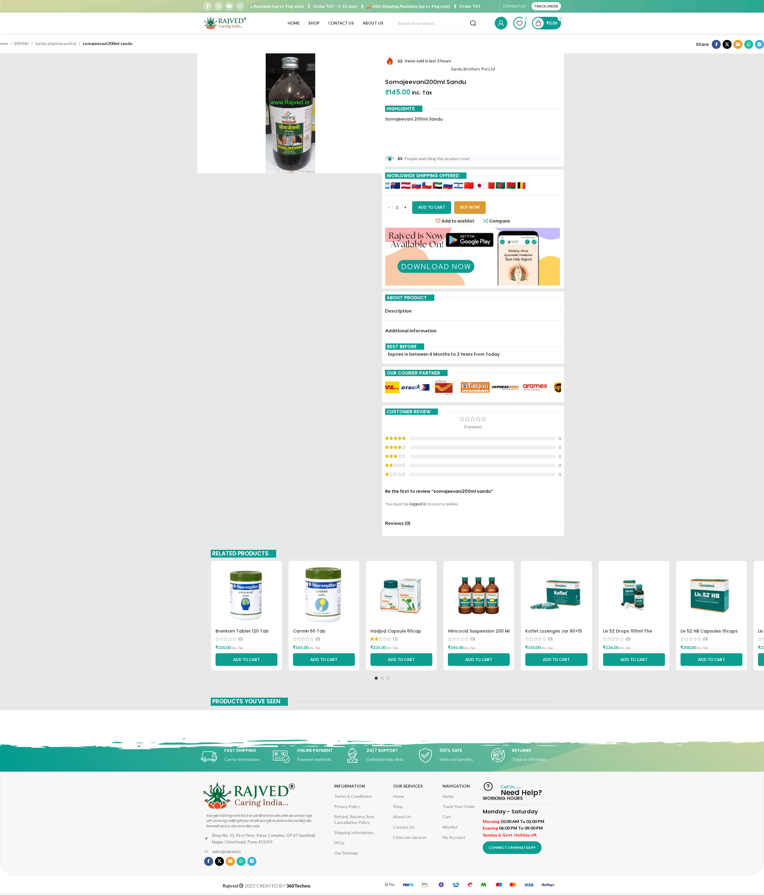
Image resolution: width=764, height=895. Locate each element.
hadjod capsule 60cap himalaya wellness (395, 634)
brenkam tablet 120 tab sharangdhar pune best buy (246, 634)
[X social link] (727, 44)
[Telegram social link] (759, 44)
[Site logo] (225, 22)
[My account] (501, 23)
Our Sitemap (346, 852)
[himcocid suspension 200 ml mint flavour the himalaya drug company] (479, 595)
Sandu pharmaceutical (55, 43)
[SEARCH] (473, 23)
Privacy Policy (347, 806)
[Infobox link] (236, 757)
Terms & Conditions (353, 796)
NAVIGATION (456, 786)
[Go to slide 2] (382, 678)
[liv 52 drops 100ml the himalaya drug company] (634, 595)
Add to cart (431, 207)
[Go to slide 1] (376, 678)
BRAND (21, 43)
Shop (398, 806)
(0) (240, 639)
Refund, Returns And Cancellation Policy (354, 819)
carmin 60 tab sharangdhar (309, 634)
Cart (446, 816)
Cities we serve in (409, 837)
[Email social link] (737, 44)
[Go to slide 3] (388, 678)
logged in (418, 503)
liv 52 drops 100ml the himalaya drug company (630, 634)
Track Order (546, 6)
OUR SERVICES (408, 786)
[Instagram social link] (218, 6)
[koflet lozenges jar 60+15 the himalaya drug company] (556, 595)
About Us (402, 816)
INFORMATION (349, 786)
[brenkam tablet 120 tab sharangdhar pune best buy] (246, 595)
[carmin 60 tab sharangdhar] (324, 595)
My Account (453, 837)
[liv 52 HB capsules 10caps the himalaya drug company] (711, 595)
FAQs (339, 842)
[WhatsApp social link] (240, 6)
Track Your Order (458, 806)
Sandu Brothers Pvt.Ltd (473, 68)
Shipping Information (353, 832)
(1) (395, 639)
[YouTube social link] (229, 6)
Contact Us (404, 827)
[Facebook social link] (207, 6)
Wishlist (450, 827)
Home (398, 796)
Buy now (470, 207)
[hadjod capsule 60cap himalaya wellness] (401, 595)
